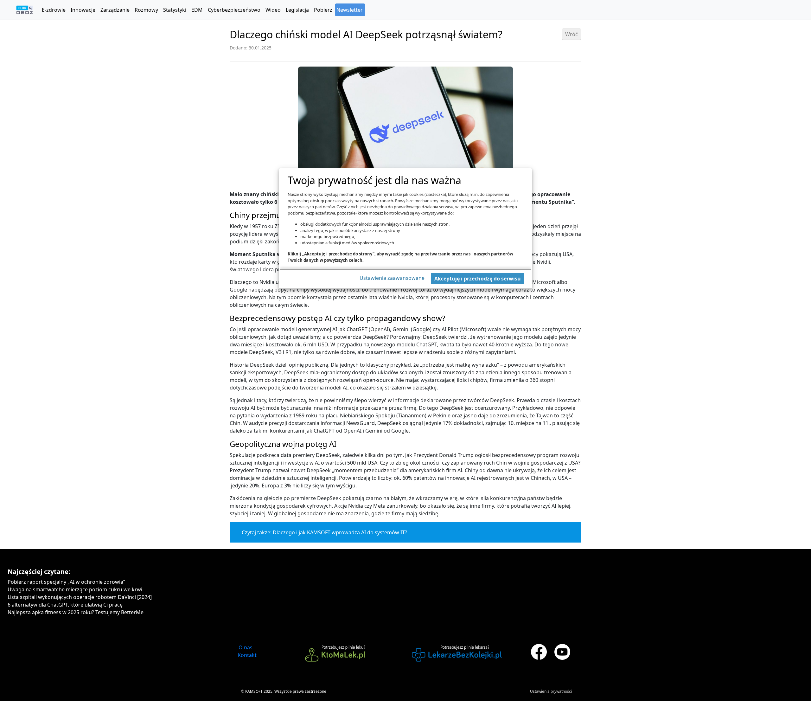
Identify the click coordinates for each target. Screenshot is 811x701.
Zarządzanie (115, 9)
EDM (197, 9)
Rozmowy (146, 9)
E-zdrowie (54, 9)
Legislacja (297, 9)
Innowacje (83, 9)
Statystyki (174, 9)
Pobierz (323, 9)
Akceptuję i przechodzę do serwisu (477, 278)
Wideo (273, 9)
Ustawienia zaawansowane (392, 277)
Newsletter (349, 9)
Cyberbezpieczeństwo (234, 9)
